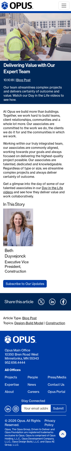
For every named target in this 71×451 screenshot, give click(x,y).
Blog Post (23, 80)
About (9, 392)
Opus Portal (56, 392)
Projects (11, 377)
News (32, 385)
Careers (33, 392)
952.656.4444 (15, 362)
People (33, 377)
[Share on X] (41, 302)
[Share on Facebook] (63, 302)
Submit (58, 408)
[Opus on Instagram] (16, 409)
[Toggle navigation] (63, 6)
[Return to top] (63, 434)
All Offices (13, 370)
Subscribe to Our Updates (25, 284)
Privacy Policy (50, 423)
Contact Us (56, 385)
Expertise (12, 385)
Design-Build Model (28, 323)
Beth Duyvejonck (15, 253)
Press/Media (57, 377)
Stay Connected (33, 401)
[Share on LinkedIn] (52, 302)
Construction (55, 323)
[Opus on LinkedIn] (8, 409)
